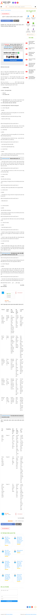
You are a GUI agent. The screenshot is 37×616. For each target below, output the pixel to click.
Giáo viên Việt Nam (9, 614)
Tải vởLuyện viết (33, 25)
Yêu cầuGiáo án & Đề (28, 31)
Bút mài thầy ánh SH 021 (31, 48)
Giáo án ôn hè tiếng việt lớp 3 (32, 59)
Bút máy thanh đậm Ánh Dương (31, 614)
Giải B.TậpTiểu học (33, 31)
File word (7, 300)
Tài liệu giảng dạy (5, 13)
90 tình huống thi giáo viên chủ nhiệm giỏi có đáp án (32, 43)
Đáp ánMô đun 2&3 (28, 18)
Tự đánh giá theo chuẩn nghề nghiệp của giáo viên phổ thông (7, 577)
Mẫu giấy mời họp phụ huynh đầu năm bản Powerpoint (32, 54)
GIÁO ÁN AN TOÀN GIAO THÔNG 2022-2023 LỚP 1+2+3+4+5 (32, 71)
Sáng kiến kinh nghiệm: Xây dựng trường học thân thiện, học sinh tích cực (7, 565)
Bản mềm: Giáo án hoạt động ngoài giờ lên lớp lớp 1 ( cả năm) (8, 553)
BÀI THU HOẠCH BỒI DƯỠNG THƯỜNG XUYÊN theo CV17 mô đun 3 (8, 541)
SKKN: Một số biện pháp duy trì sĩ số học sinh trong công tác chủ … (32, 65)
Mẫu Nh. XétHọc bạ (33, 18)
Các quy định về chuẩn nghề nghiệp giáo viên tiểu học (32, 77)
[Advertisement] (12, 34)
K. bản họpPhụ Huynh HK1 (28, 25)
